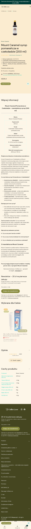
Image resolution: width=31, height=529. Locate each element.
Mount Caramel (5, 41)
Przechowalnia (5, 473)
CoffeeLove (3, 11)
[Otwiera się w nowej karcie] (21, 409)
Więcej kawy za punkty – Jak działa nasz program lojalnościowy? (14, 465)
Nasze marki (4, 512)
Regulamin (19, 295)
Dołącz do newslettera (10, 291)
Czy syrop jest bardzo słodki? (11, 233)
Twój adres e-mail (5, 287)
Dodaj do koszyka (6, 83)
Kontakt (3, 498)
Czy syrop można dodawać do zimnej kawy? (15, 237)
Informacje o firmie (6, 501)
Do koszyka (21, 330)
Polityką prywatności (13, 298)
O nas (2, 494)
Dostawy (3, 484)
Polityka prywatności (7, 454)
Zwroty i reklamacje (6, 451)
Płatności (3, 480)
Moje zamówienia (6, 462)
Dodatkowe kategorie (7, 504)
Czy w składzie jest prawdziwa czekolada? (15, 240)
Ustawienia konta (6, 470)
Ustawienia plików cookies (8, 448)
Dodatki (9, 11)
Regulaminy (4, 444)
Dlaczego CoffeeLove (7, 491)
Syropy (14, 11)
